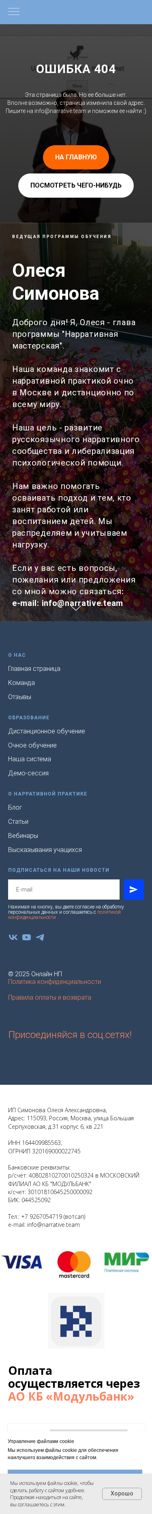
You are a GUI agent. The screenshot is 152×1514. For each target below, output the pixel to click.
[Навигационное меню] (13, 12)
